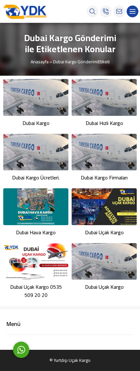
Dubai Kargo (35, 123)
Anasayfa (40, 61)
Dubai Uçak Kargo (104, 232)
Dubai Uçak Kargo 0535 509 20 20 (36, 291)
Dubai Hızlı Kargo (104, 123)
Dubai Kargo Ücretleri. (36, 177)
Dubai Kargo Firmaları (104, 177)
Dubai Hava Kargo (36, 232)
